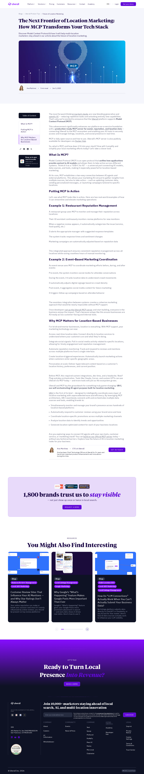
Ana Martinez (31, 88)
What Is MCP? (26, 124)
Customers (61, 4)
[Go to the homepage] (15, 703)
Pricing (51, 4)
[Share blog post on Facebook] (24, 149)
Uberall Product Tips (32, 14)
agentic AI (53, 116)
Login (117, 4)
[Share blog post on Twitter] (31, 149)
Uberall (95, 119)
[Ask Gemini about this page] (20, 715)
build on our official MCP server (97, 436)
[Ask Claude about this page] (16, 715)
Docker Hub (80, 141)
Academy (91, 4)
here (119, 715)
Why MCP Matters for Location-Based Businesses (29, 139)
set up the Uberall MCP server (78, 309)
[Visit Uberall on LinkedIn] (12, 737)
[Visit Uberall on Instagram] (19, 737)
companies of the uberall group (105, 713)
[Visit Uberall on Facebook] (15, 737)
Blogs (21, 14)
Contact (82, 4)
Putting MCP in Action (27, 130)
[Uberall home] (13, 4)
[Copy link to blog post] (20, 149)
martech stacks (81, 114)
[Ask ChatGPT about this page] (12, 715)
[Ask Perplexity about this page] (24, 715)
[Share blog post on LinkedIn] (27, 149)
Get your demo (128, 4)
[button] (31, 4)
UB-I (51, 393)
